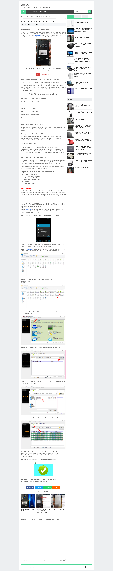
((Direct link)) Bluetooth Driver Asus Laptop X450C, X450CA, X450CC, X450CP (83, 148)
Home (23, 12)
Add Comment (32, 24)
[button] (56, 487)
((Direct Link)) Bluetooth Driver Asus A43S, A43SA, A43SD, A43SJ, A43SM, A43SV (83, 30)
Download (28, 209)
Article (38, 24)
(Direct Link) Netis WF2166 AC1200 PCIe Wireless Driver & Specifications (83, 112)
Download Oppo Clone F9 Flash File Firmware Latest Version (82, 105)
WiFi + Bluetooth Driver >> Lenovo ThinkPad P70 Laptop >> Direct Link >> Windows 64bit (82, 68)
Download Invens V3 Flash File (83, 88)
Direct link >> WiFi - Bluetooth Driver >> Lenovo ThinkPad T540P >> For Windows (83, 127)
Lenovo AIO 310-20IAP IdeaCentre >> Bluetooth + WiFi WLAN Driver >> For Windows (83, 52)
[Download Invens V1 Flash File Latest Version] (28, 501)
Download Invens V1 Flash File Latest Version (27, 510)
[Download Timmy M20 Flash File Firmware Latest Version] (58, 501)
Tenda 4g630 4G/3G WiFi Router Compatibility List (81, 21)
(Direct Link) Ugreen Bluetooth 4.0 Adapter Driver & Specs (83, 161)
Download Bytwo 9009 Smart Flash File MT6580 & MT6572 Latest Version (43, 511)
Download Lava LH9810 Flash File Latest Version (83, 118)
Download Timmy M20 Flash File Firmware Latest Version (58, 510)
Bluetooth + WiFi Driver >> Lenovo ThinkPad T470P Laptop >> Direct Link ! (81, 82)
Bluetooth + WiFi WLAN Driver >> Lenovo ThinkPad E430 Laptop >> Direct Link (83, 134)
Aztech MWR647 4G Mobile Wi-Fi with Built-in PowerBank (83, 154)
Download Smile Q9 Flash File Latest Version (83, 168)
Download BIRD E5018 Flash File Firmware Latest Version (82, 36)
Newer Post (24, 560)
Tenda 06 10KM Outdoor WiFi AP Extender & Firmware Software (82, 75)
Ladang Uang (26, 4)
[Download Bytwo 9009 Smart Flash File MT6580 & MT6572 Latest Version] (43, 501)
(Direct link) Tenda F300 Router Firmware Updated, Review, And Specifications (82, 60)
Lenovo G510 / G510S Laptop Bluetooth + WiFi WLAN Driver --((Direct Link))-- (83, 45)
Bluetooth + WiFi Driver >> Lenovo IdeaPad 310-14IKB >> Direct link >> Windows (83, 141)
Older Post (62, 560)
